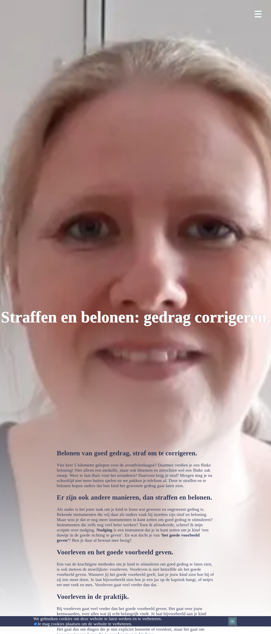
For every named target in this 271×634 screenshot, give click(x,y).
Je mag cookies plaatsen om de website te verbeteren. (84, 623)
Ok (232, 621)
